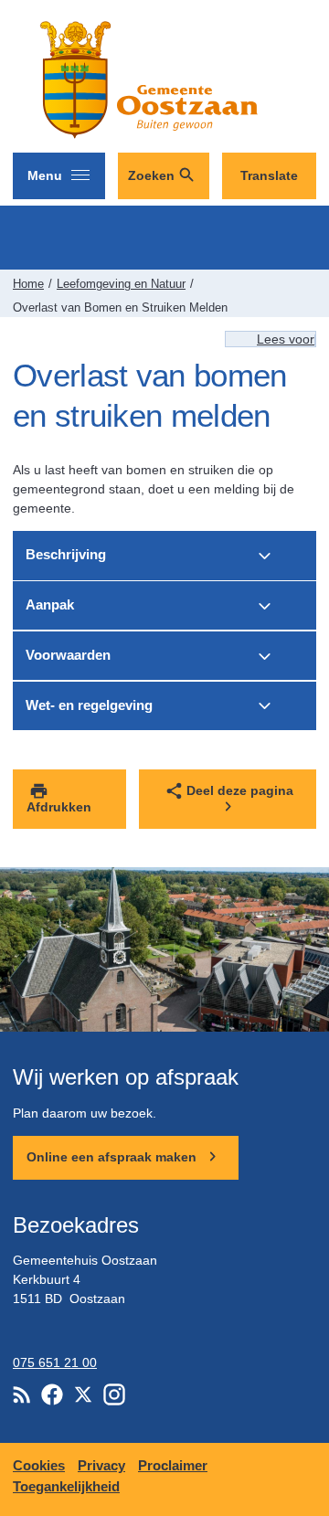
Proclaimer (172, 1465)
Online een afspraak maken (113, 1157)
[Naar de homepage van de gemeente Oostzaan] (145, 79)
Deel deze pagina (239, 790)
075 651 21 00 (55, 1362)
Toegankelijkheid (66, 1486)
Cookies (39, 1465)
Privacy (101, 1465)
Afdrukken (59, 807)
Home (28, 284)
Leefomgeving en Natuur (121, 284)
